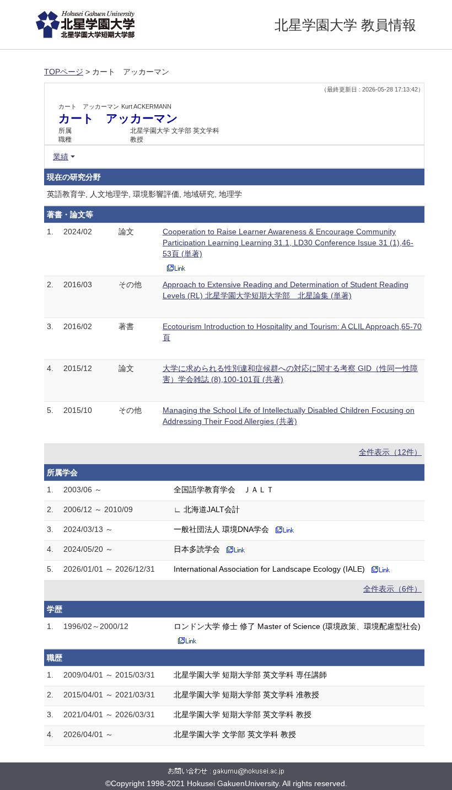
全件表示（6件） (392, 588)
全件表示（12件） (390, 452)
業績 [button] (60, 156)
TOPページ (63, 71)
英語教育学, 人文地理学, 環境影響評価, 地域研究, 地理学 (144, 194)
